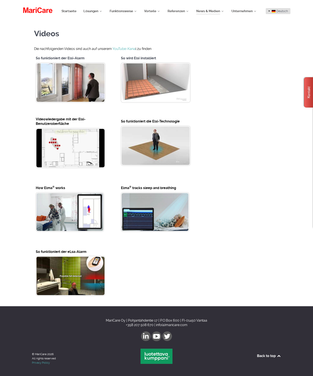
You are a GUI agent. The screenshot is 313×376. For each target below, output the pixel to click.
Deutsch (282, 11)
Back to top (267, 356)
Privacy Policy (41, 362)
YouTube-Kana (123, 49)
